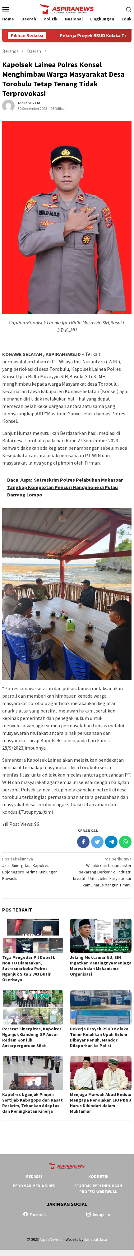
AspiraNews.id (50, 1239)
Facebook (38, 1214)
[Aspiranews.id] (67, 8)
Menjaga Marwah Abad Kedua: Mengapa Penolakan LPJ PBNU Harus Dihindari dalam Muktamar (100, 1103)
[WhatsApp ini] (125, 842)
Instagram (101, 1214)
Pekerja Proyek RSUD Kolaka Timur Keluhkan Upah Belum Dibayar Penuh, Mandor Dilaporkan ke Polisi (99, 1037)
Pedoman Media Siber (34, 1186)
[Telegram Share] (111, 842)
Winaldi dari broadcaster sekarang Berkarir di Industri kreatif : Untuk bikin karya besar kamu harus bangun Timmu (102, 872)
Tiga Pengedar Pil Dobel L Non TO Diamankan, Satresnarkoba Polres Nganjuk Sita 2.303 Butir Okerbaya (28, 968)
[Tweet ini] (97, 842)
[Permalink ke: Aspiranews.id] (8, 105)
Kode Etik (98, 1176)
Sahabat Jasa (95, 1239)
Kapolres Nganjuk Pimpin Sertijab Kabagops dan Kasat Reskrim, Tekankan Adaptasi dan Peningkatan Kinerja (32, 1103)
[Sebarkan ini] (83, 842)
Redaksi (34, 1176)
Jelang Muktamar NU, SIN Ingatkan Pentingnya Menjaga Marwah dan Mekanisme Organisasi (101, 966)
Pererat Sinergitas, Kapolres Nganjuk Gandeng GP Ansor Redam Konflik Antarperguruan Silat (32, 1037)
